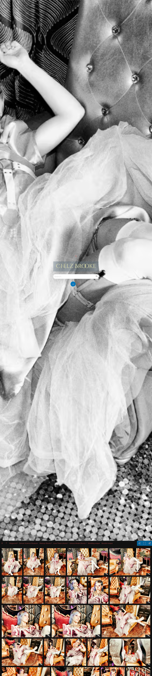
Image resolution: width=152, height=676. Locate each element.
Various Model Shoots (77, 543)
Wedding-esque (94, 543)
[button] (148, 672)
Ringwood (13, 543)
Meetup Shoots (45, 543)
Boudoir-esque (107, 543)
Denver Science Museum (28, 543)
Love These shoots (60, 543)
